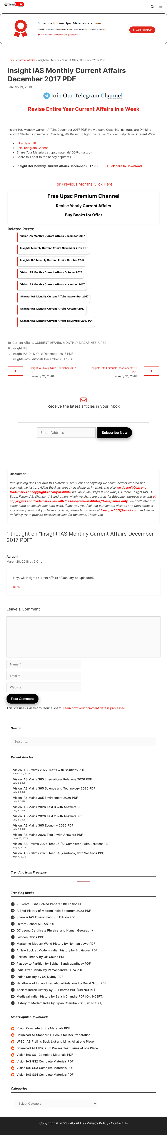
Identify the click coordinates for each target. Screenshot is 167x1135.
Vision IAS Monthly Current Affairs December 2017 (52, 235)
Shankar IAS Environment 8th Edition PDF (46, 917)
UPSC (102, 342)
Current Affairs (26, 60)
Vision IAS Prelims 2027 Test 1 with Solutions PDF (49, 770)
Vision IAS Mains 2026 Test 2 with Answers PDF (48, 816)
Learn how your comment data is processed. (94, 708)
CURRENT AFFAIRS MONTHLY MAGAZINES (66, 342)
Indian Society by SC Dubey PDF (40, 976)
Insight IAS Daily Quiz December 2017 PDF (42, 353)
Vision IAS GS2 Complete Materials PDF (45, 1061)
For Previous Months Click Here (83, 184)
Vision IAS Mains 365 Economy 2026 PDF (43, 825)
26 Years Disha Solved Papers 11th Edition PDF (50, 904)
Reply (16, 587)
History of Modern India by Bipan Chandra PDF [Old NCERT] (59, 1003)
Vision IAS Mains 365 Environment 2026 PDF (45, 797)
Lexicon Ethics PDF (30, 937)
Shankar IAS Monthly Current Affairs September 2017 (54, 296)
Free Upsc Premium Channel (83, 196)
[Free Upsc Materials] (14, 4)
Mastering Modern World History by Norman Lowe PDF (56, 943)
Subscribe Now (115, 432)
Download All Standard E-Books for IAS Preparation (53, 1035)
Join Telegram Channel (33, 148)
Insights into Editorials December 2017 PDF (42, 359)
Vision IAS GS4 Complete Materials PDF (45, 1074)
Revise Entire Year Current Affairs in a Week (83, 109)
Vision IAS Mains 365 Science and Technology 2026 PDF (54, 788)
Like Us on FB (26, 143)
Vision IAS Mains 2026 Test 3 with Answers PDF (48, 807)
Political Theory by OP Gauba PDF (41, 957)
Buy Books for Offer (83, 215)
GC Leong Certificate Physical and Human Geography (55, 930)
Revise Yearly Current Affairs (83, 205)
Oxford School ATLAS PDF (36, 924)
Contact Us (119, 1123)
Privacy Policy (97, 1123)
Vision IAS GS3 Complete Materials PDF (45, 1068)
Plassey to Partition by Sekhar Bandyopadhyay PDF (54, 963)
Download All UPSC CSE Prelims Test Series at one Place (57, 1048)
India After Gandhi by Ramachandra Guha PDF (50, 970)
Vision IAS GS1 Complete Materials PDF (45, 1054)
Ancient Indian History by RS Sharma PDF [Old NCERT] (56, 990)
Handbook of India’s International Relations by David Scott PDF (61, 983)
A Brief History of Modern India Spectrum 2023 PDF (54, 910)
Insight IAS (20, 348)
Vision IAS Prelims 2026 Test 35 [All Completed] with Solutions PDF (61, 844)
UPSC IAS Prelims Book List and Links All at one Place (55, 1041)
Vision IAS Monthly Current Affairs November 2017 (52, 284)
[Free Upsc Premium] (83, 29)
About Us (77, 1123)
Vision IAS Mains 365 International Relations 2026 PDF (52, 779)
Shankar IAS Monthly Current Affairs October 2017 (52, 308)
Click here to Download (124, 166)
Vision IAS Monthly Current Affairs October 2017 (51, 272)
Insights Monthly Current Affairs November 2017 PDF (54, 248)
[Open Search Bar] (152, 6)
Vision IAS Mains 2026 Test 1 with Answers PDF (48, 834)
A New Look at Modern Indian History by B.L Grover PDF (57, 950)
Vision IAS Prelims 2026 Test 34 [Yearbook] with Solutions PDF (58, 853)
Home (11, 60)
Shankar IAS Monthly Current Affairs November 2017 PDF (56, 320)
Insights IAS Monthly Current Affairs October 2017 (52, 260)
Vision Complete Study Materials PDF (43, 1028)
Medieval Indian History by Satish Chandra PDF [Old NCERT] (60, 996)
